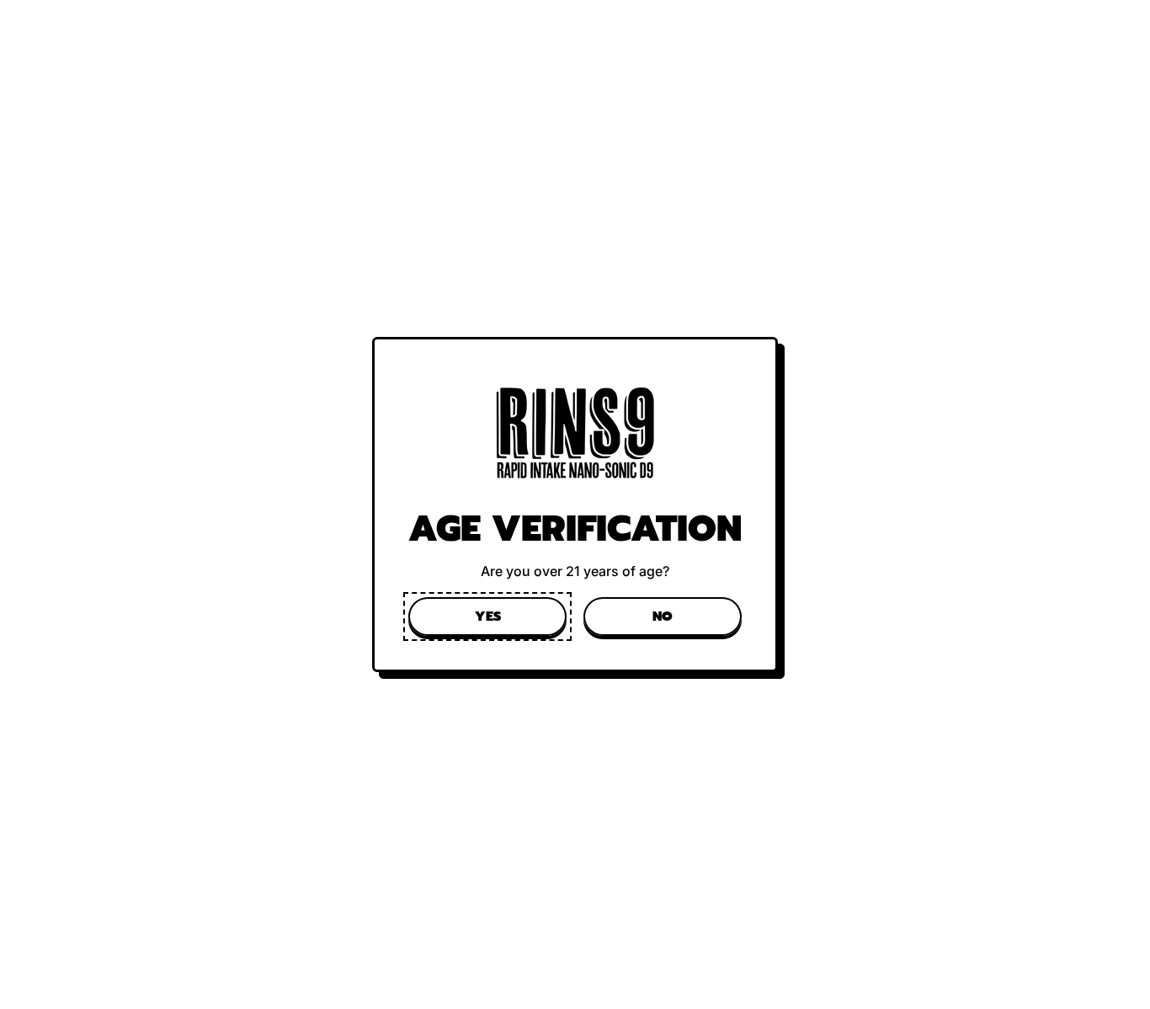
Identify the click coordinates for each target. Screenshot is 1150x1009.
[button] (487, 616)
